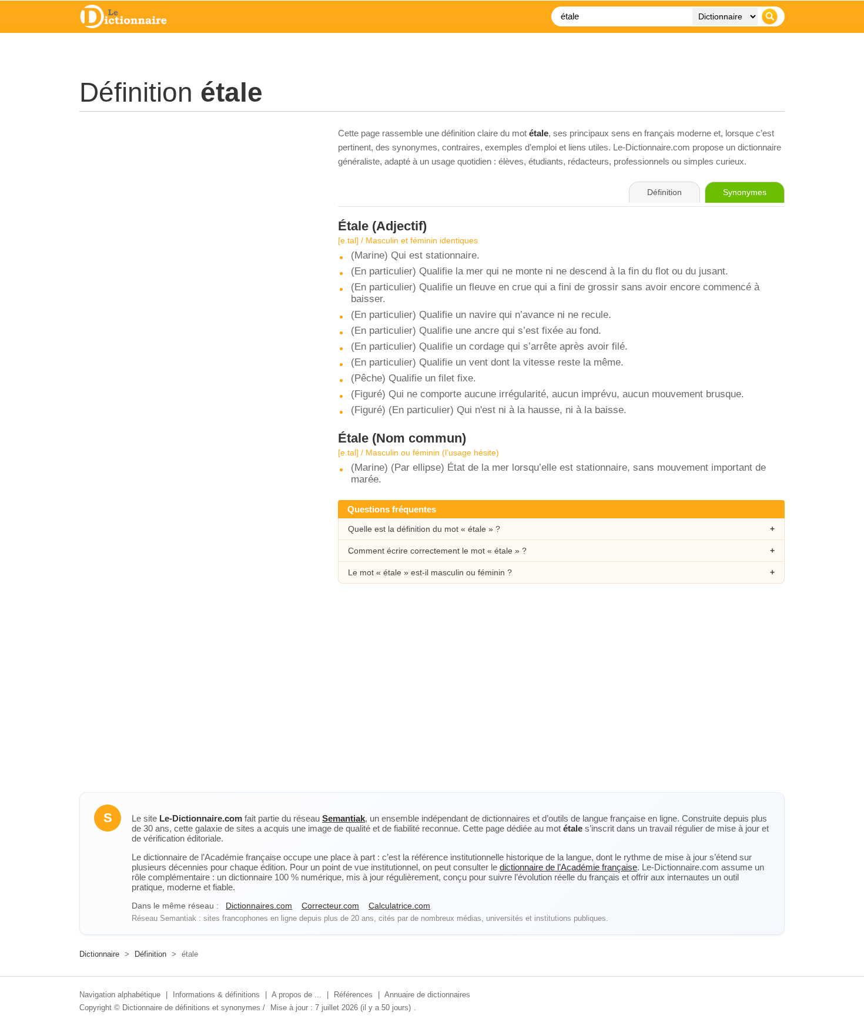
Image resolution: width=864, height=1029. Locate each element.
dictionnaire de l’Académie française (568, 867)
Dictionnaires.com (259, 905)
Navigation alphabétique (119, 994)
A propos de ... (297, 994)
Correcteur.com (330, 905)
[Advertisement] (196, 208)
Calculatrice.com (399, 905)
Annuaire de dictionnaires (427, 994)
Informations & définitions (216, 994)
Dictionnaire (99, 954)
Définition (150, 954)
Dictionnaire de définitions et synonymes (191, 1007)
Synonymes (744, 192)
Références (353, 994)
